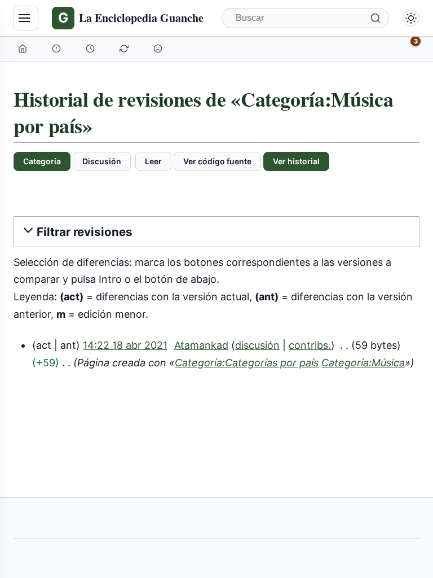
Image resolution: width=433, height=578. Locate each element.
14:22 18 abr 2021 (125, 345)
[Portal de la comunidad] (57, 48)
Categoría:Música (363, 363)
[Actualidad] (91, 48)
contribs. (310, 345)
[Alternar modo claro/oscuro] (411, 18)
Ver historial (296, 161)
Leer (153, 161)
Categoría (42, 161)
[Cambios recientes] (125, 48)
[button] (216, 231)
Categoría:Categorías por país (247, 363)
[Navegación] (26, 18)
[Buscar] (375, 18)
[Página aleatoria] (159, 48)
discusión (257, 345)
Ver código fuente (217, 161)
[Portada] (24, 48)
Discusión (101, 161)
